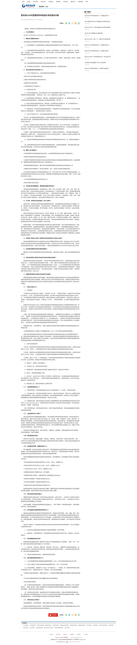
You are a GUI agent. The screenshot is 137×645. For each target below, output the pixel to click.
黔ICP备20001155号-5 (61, 641)
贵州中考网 (88, 625)
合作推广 (65, 634)
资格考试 (58, 1)
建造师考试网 (48, 625)
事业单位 (51, 1)
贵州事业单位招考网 (64, 625)
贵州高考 (41, 6)
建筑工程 (73, 1)
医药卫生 (65, 1)
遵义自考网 (32, 627)
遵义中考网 (67, 627)
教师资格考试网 (81, 625)
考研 (42, 1)
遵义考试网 (25, 627)
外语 (87, 1)
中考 (34, 1)
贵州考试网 (25, 625)
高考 (37, 1)
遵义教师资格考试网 (58, 627)
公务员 (28, 1)
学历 (45, 1)
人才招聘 (85, 634)
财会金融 (80, 1)
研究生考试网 (55, 625)
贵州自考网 (110, 625)
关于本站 (51, 634)
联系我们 (79, 634)
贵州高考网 (95, 625)
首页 (23, 1)
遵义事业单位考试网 (48, 627)
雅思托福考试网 (73, 625)
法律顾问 (72, 634)
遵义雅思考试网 (39, 627)
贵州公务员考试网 (103, 625)
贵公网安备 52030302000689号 (74, 641)
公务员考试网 (32, 625)
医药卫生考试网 (40, 625)
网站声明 (58, 634)
